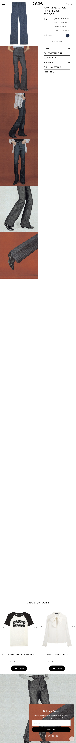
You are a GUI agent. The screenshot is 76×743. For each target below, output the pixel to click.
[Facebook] (45, 736)
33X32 (56, 30)
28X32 (62, 23)
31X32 (62, 26)
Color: (48, 35)
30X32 (57, 26)
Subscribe (51, 730)
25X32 (62, 19)
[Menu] (3, 4)
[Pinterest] (53, 736)
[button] (36, 627)
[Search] (68, 4)
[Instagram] (49, 736)
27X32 (56, 23)
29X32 (67, 23)
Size (45, 19)
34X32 (62, 30)
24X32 (56, 19)
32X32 (67, 26)
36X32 (67, 30)
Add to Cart (57, 42)
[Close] (71, 706)
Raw (67, 35)
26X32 (67, 19)
